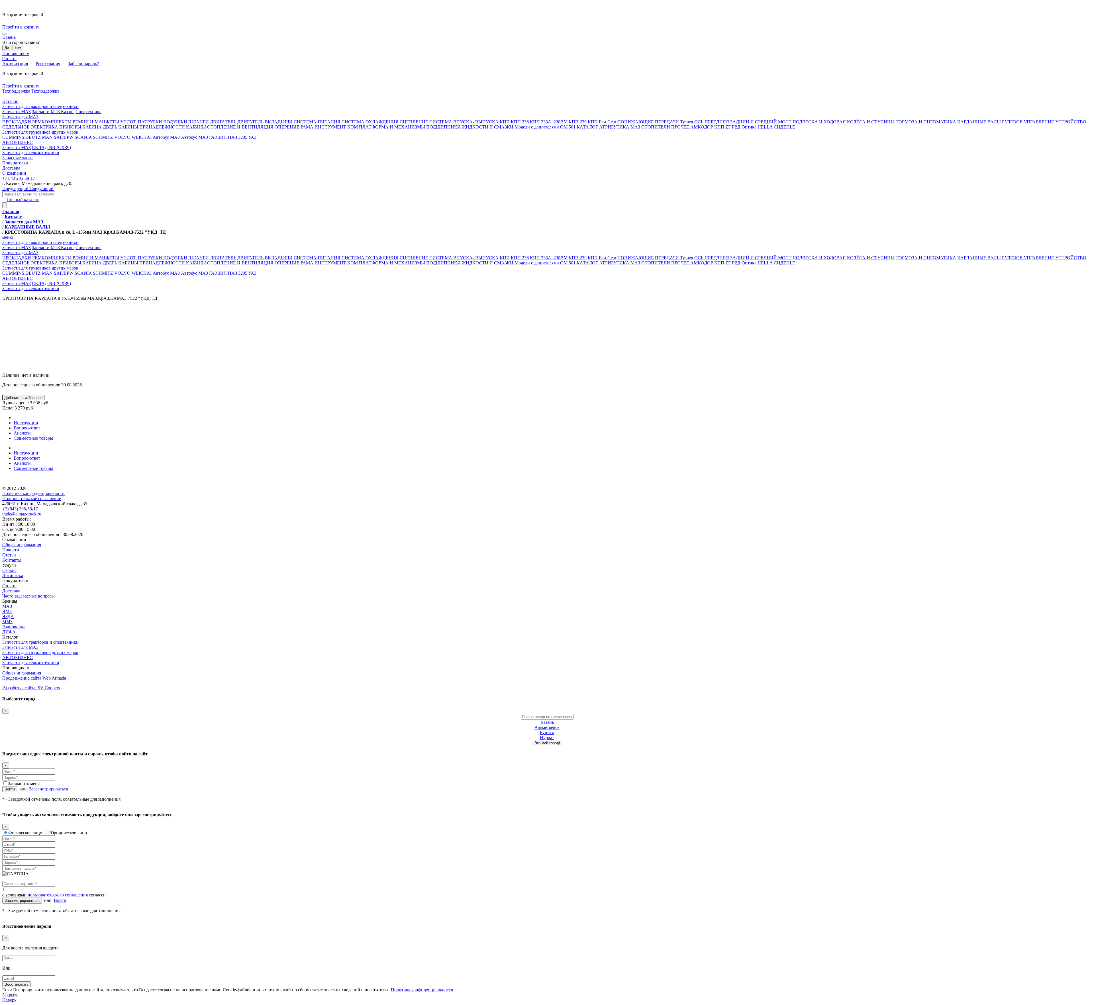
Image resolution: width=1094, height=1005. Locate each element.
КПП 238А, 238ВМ (549, 121)
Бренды (9, 601)
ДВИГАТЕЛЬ (223, 121)
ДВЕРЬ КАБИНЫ (120, 127)
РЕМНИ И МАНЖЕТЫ (96, 121)
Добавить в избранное (23, 398)
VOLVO (122, 137)
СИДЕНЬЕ (784, 127)
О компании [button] (14, 173)
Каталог (10, 637)
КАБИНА (92, 127)
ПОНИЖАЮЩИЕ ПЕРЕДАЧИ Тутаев (655, 121)
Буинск (547, 732)
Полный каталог (23, 199)
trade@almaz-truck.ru (21, 513)
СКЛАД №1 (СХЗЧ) (51, 147)
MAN (47, 137)
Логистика (12, 575)
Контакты (11, 560)
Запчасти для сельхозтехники (30, 288)
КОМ (352, 127)
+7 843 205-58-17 (18, 178)
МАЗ (7, 606)
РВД (736, 127)
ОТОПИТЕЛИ (655, 127)
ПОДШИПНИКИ (443, 127)
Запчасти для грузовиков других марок (40, 652)
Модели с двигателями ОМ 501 (545, 127)
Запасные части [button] (17, 157)
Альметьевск (547, 727)
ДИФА (9, 631)
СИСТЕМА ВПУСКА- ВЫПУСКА (464, 121)
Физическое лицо (25, 832)
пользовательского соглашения (58, 894)
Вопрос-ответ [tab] (27, 427)
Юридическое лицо (68, 832)
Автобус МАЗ (166, 137)
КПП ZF (722, 127)
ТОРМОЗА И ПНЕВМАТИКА (926, 121)
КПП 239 (578, 121)
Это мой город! (547, 743)
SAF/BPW (64, 137)
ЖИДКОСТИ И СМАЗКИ (487, 127)
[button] (547, 106)
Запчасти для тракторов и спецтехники (40, 642)
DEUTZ (33, 137)
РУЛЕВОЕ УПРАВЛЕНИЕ (1028, 121)
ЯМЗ (7, 611)
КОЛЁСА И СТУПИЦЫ (871, 121)
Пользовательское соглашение (31, 498)
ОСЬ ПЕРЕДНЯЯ (711, 121)
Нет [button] (18, 48)
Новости (10, 549)
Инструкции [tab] (26, 422)
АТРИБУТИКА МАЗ (619, 127)
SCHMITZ (103, 137)
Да (7, 48)
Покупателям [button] (15, 162)
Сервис (9, 570)
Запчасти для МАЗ (20, 647)
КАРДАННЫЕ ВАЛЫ (979, 121)
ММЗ (7, 621)
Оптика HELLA (757, 127)
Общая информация (21, 544)
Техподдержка (16, 91)
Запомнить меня (24, 783)
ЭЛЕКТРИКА (44, 127)
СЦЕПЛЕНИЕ (414, 121)
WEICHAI (142, 137)
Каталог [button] (10, 101)
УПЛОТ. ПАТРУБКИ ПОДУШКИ (153, 121)
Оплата (9, 58)
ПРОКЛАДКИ (16, 121)
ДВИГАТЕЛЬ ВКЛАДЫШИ (265, 121)
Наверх (9, 1000)
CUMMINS (13, 137)
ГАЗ (213, 137)
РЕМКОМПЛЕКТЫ (52, 121)
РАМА (307, 127)
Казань (547, 722)
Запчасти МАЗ (16, 111)
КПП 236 (520, 121)
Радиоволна (13, 626)
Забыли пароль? (83, 63)
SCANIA (83, 137)
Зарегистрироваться (48, 788)
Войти (10, 789)
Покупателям (15, 580)
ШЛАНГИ (198, 121)
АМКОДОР (701, 127)
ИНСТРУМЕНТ (330, 127)
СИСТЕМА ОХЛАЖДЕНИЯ (370, 121)
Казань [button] (9, 37)
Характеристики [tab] (30, 417)
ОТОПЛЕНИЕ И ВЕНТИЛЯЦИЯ (240, 127)
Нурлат (547, 737)
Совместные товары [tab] (33, 438)
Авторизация (15, 63)
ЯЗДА (8, 616)
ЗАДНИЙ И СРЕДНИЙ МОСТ (760, 121)
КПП (505, 121)
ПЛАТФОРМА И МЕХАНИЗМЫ (392, 127)
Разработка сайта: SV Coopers (31, 687)
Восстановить (16, 984)
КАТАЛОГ (587, 127)
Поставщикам (15, 53)
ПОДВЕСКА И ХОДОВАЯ (819, 121)
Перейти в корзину (20, 27)
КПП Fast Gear (602, 121)
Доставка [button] (11, 168)
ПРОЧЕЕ (680, 127)
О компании (14, 539)
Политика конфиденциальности (33, 493)
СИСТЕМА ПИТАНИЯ (317, 121)
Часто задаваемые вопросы (28, 596)
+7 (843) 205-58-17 (20, 508)
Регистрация (48, 63)
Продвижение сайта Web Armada (34, 678)
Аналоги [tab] (22, 433)
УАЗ (252, 137)
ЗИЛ (222, 137)
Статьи (9, 555)
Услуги (9, 565)
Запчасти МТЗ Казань (53, 111)
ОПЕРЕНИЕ (287, 127)
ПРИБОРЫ (70, 127)
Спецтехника (88, 111)
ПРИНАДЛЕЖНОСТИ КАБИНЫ (172, 127)
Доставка (11, 590)
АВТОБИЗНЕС (17, 657)
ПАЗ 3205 (237, 137)
